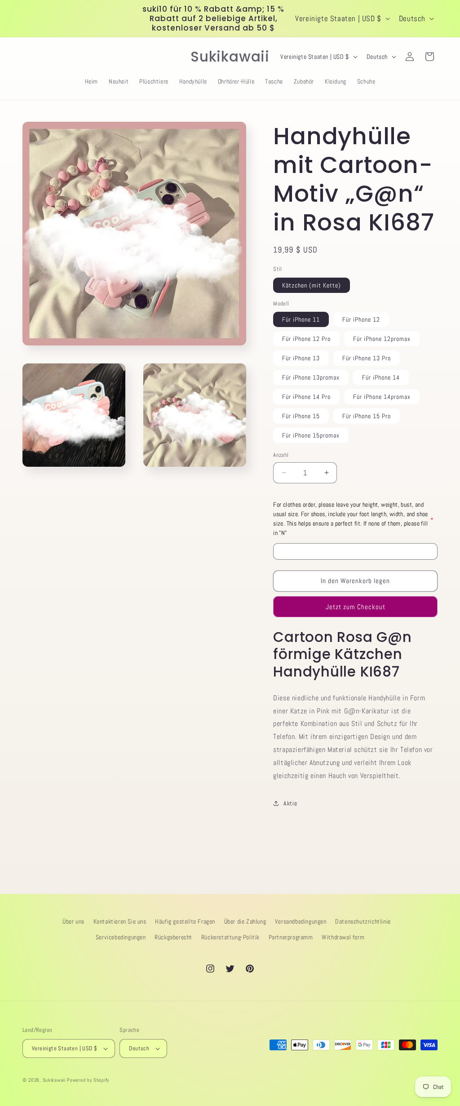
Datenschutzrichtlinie (363, 921)
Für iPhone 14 (381, 377)
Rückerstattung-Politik (230, 937)
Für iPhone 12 (361, 319)
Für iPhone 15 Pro (366, 416)
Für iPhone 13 (301, 358)
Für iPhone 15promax (311, 435)
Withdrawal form (343, 937)
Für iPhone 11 (301, 319)
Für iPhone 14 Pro (306, 397)
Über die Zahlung (245, 921)
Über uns (73, 921)
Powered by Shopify (88, 1080)
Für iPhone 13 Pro (366, 358)
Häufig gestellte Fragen (185, 921)
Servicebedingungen (121, 937)
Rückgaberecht (173, 937)
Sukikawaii (54, 1080)
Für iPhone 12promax (382, 339)
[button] (32, 56)
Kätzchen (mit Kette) (311, 285)
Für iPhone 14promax (382, 397)
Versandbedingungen (301, 921)
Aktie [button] (290, 803)
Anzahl (280, 455)
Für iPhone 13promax (311, 377)
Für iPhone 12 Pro (306, 339)
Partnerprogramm (291, 937)
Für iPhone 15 (301, 416)
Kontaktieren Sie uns (119, 921)
